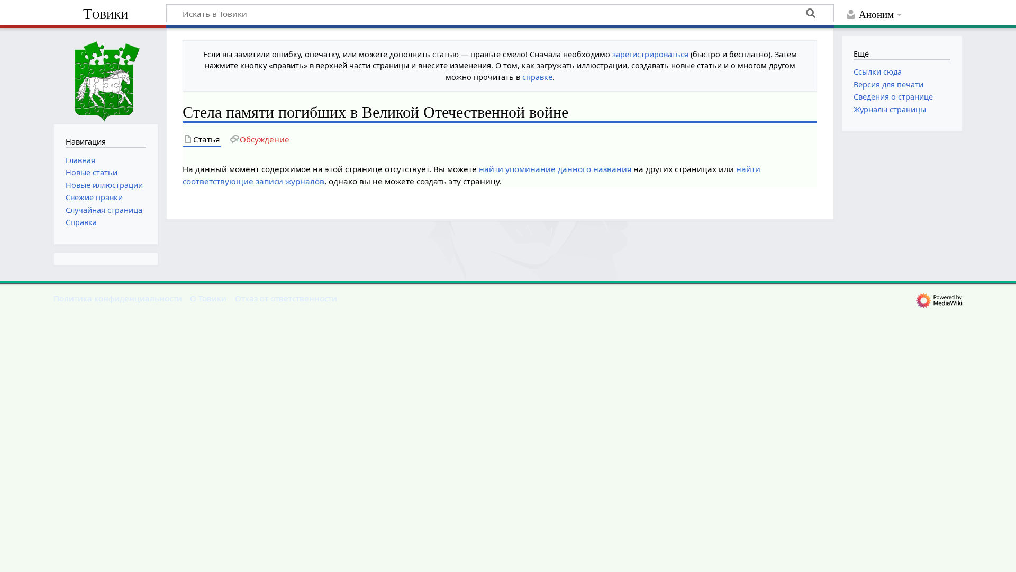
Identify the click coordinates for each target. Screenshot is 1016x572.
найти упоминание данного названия (555, 169)
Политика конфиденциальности (117, 298)
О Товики (208, 298)
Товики (105, 13)
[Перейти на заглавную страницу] (105, 75)
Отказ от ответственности (286, 298)
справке (537, 77)
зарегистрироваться (650, 54)
